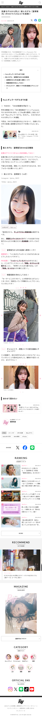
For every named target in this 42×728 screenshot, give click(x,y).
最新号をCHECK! (21, 638)
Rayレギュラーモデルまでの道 (14, 74)
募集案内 (19, 706)
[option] (21, 316)
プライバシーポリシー (29, 706)
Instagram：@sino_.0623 (10, 178)
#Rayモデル (29, 433)
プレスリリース (20, 711)
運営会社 (22, 708)
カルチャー (8, 6)
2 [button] (23, 345)
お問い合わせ (30, 708)
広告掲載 (13, 706)
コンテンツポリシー (13, 708)
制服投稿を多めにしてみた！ (15, 83)
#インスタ (11, 433)
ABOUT (6, 706)
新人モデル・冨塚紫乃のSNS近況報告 (17, 77)
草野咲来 (13, 422)
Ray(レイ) (3, 6)
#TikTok (24, 436)
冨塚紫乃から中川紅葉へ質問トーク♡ (18, 80)
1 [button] (20, 345)
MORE (21, 533)
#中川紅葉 (20, 433)
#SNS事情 (16, 436)
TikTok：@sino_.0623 (9, 182)
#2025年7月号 (7, 436)
